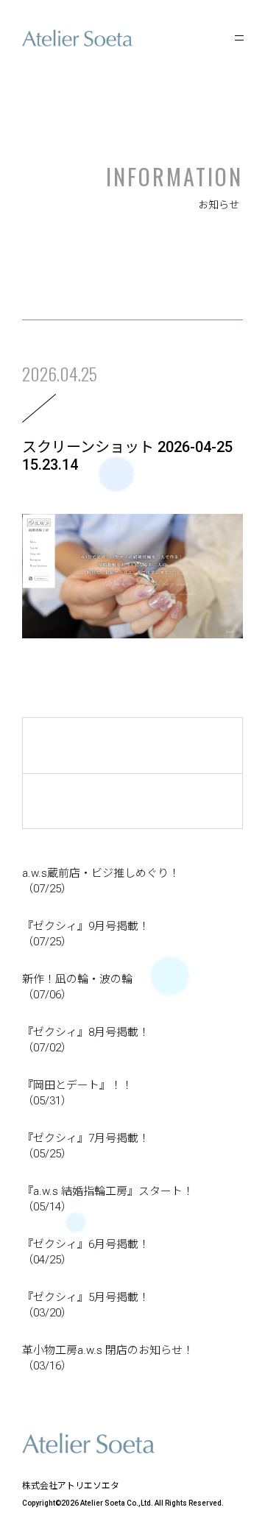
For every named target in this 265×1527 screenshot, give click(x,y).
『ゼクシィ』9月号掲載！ (85, 934)
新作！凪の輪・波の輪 (77, 987)
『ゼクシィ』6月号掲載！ (85, 1252)
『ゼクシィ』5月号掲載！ (85, 1305)
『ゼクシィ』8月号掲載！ (85, 1040)
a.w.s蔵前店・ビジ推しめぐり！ (101, 881)
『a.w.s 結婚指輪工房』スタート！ (108, 1199)
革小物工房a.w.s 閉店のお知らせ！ (108, 1358)
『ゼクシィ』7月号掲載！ (85, 1146)
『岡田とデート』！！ (77, 1093)
